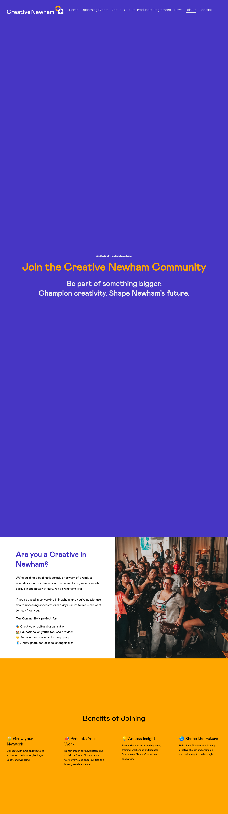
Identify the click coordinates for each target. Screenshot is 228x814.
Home (73, 10)
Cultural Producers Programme (147, 10)
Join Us (191, 10)
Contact (205, 10)
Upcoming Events (95, 10)
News (178, 10)
